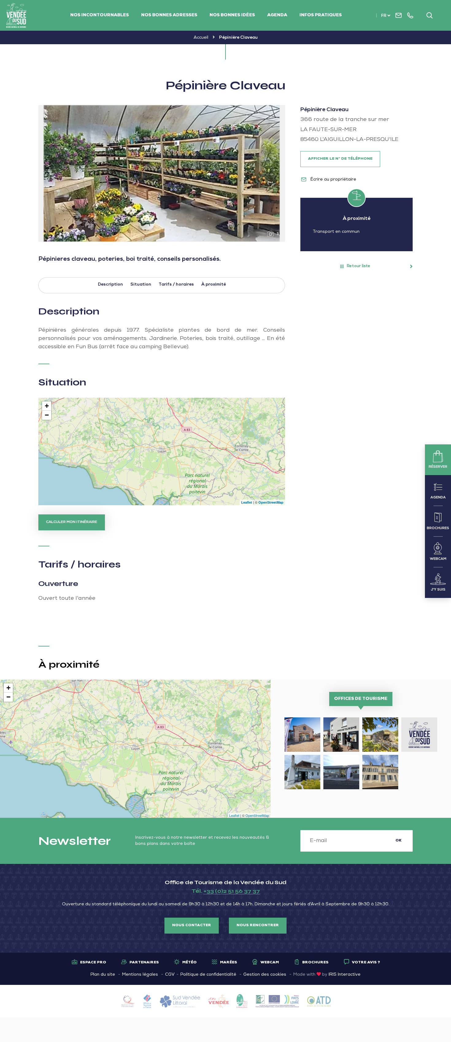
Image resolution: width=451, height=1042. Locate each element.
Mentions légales (140, 975)
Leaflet (246, 502)
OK (398, 841)
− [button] (47, 415)
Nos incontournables (99, 15)
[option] (161, 173)
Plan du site (103, 975)
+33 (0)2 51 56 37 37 (231, 891)
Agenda (277, 15)
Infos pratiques (320, 15)
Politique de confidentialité (208, 975)
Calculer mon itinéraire (71, 522)
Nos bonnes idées (232, 15)
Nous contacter (191, 925)
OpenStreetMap (270, 502)
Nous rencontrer (258, 925)
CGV (170, 975)
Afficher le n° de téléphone (340, 159)
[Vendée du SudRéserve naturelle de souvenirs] (16, 15)
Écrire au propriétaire (332, 180)
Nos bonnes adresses (169, 15)
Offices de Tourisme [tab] (360, 699)
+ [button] (47, 406)
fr (383, 16)
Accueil (201, 38)
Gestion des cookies (264, 975)
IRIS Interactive (344, 975)
